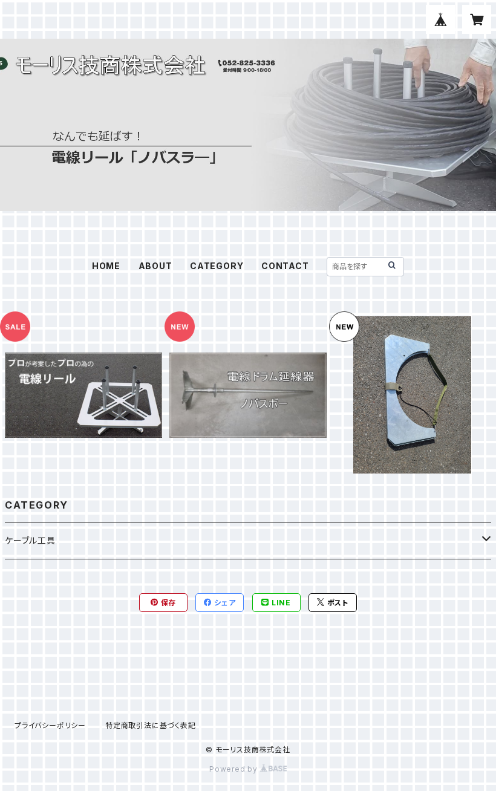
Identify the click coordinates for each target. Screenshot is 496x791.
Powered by (234, 768)
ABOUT (155, 266)
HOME (106, 266)
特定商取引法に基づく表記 (150, 725)
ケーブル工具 (30, 540)
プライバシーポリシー (50, 725)
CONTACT (285, 266)
